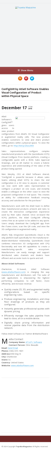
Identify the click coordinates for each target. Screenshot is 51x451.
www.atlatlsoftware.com (13, 272)
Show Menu (27, 70)
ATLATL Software (34, 342)
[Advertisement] (25, 37)
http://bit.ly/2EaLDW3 (24, 145)
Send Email (13, 348)
